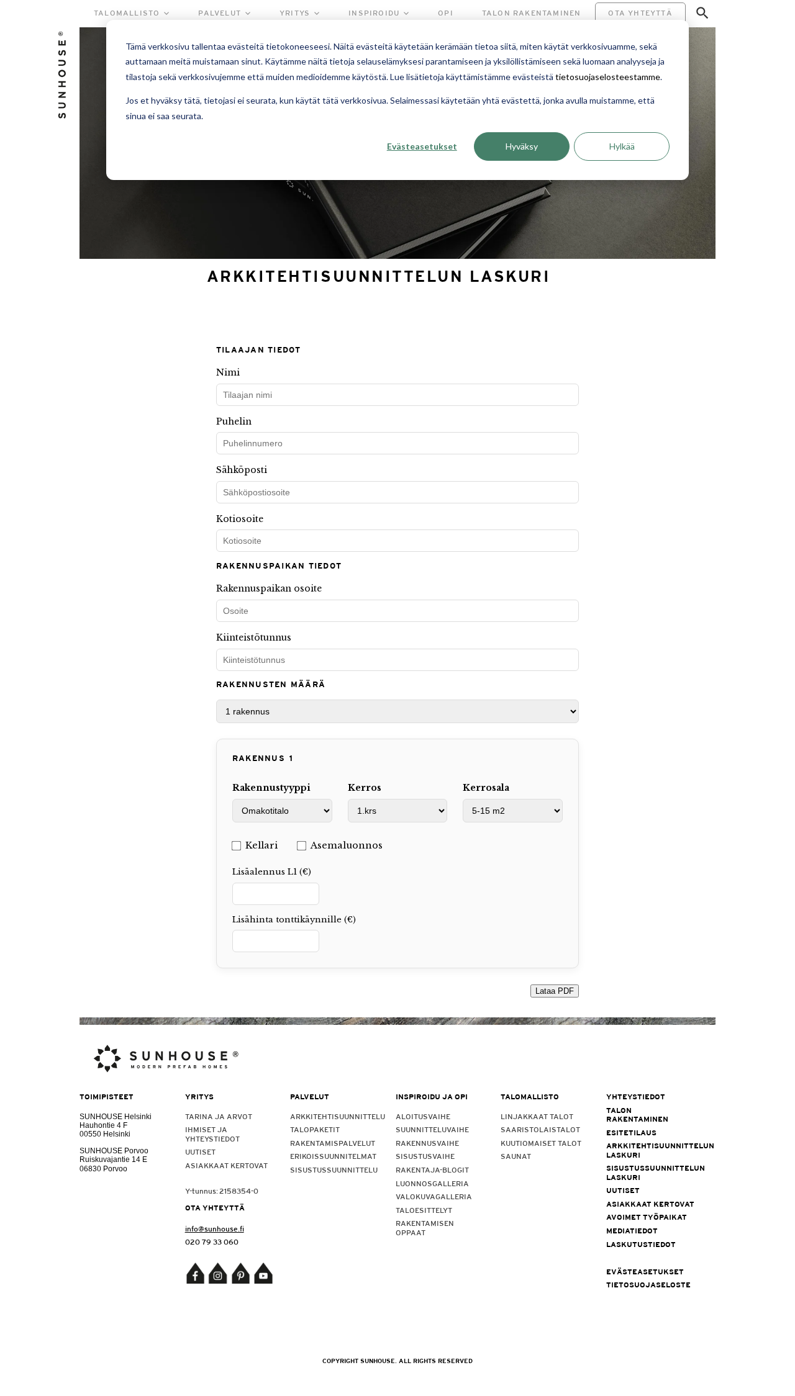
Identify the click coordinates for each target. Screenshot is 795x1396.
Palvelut (219, 13)
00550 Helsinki (105, 1134)
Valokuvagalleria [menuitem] (434, 1196)
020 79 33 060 (211, 1242)
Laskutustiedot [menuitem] (641, 1244)
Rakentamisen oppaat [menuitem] (425, 1227)
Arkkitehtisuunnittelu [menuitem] (334, 1116)
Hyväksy (522, 146)
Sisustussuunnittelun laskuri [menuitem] (650, 1172)
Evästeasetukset (422, 146)
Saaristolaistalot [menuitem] (540, 1129)
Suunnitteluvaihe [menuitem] (432, 1129)
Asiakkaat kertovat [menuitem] (226, 1165)
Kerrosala (486, 787)
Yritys (294, 13)
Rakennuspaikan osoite (269, 588)
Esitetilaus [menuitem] (631, 1132)
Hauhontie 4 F (103, 1125)
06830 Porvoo (103, 1168)
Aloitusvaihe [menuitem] (423, 1116)
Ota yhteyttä (640, 13)
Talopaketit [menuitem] (315, 1129)
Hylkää (622, 146)
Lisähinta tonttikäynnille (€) (294, 919)
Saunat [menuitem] (516, 1156)
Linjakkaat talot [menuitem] (537, 1116)
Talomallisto (127, 13)
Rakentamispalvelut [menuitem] (332, 1143)
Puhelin (234, 421)
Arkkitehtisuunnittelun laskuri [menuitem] (650, 1150)
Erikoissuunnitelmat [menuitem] (333, 1156)
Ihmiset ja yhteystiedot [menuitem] (212, 1134)
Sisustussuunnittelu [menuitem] (334, 1170)
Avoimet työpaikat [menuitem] (646, 1217)
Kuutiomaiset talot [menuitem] (541, 1143)
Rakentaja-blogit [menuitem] (432, 1170)
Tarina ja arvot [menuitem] (218, 1116)
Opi (445, 13)
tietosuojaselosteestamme (607, 76)
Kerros (364, 787)
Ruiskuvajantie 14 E (113, 1159)
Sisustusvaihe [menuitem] (425, 1156)
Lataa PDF (554, 991)
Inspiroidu (373, 13)
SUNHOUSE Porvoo (114, 1150)
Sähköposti (241, 469)
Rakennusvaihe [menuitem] (427, 1143)
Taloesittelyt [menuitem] (424, 1210)
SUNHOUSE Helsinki (116, 1116)
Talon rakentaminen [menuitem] (637, 1115)
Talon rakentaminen (531, 13)
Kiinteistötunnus (253, 637)
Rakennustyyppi (271, 787)
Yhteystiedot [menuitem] (635, 1096)
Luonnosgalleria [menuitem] (432, 1183)
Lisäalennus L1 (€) (271, 872)
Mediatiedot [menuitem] (632, 1231)
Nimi (228, 372)
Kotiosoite (239, 519)
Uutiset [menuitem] (200, 1152)
